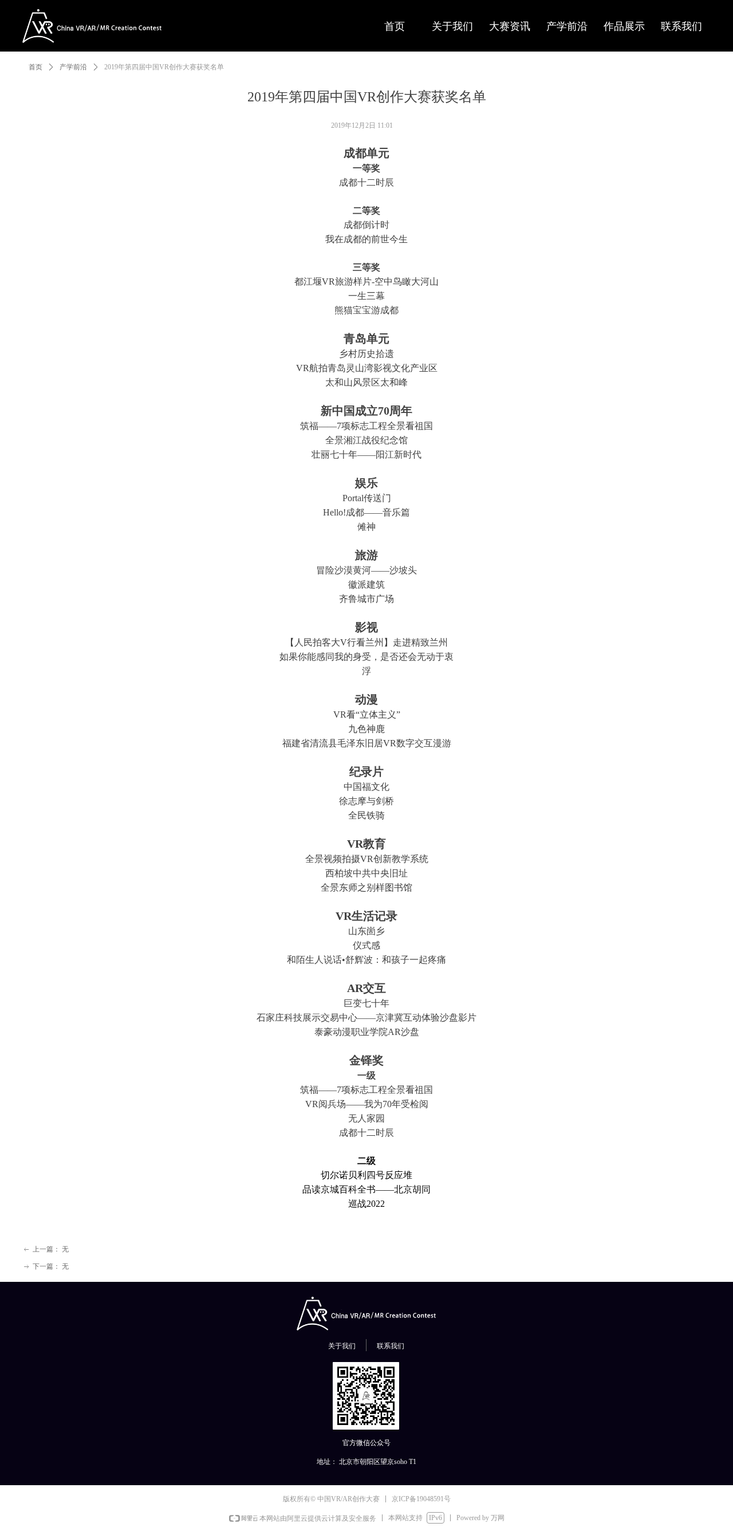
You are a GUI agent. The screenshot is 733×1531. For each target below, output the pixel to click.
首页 (35, 67)
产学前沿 (73, 67)
